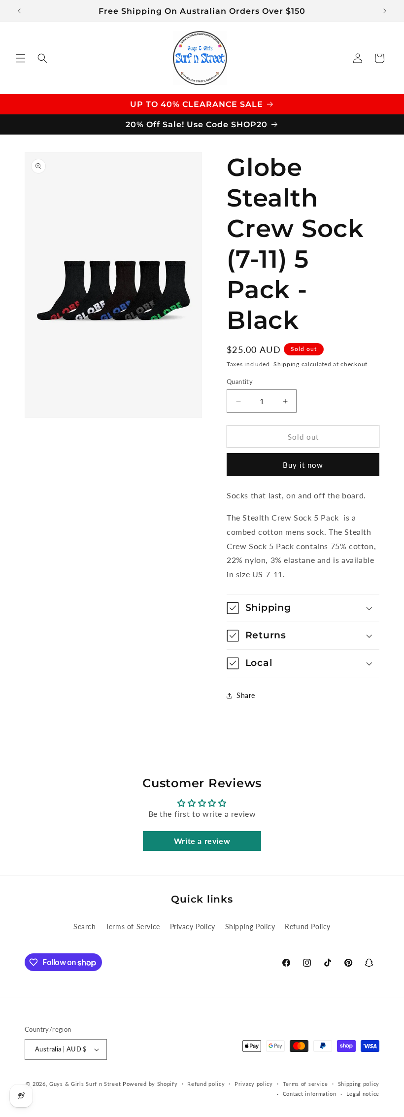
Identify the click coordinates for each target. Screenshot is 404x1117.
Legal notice (362, 1093)
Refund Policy (308, 926)
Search (84, 926)
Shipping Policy (250, 926)
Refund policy (206, 1084)
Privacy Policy (192, 926)
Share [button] (245, 695)
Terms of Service (132, 926)
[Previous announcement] (19, 11)
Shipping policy (359, 1084)
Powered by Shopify (150, 1084)
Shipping (286, 364)
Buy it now (303, 464)
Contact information (310, 1093)
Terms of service (305, 1084)
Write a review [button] (202, 840)
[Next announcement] (385, 11)
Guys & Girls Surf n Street (85, 1084)
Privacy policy (254, 1084)
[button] (21, 58)
